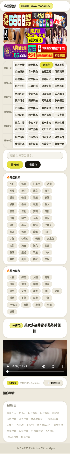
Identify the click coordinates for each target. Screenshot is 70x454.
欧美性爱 (59, 122)
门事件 (36, 184)
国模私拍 (33, 100)
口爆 (12, 218)
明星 (35, 252)
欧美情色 (59, 100)
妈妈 (23, 184)
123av (22, 413)
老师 (47, 245)
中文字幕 (59, 79)
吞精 (26, 304)
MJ (46, 291)
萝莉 (35, 211)
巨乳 (23, 211)
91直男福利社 (44, 425)
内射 (47, 232)
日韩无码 (59, 86)
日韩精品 (19, 108)
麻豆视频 (33, 413)
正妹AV (30, 425)
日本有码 (33, 137)
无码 (23, 232)
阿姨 (35, 197)
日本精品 (33, 71)
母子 (47, 190)
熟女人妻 (19, 122)
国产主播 (33, 129)
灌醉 (12, 297)
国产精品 (33, 115)
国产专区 (19, 137)
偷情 (23, 197)
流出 (23, 245)
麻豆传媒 (58, 425)
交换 (23, 291)
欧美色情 (59, 137)
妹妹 (35, 225)
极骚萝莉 (46, 86)
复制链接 (53, 383)
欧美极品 (33, 79)
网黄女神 (46, 144)
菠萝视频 (11, 419)
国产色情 (19, 65)
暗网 (47, 218)
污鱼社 (10, 425)
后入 (47, 204)
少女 (47, 252)
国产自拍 (19, 86)
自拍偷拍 (19, 71)
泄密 (49, 184)
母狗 (47, 211)
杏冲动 (20, 425)
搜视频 (15, 164)
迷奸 (57, 291)
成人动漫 (59, 94)
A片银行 (50, 431)
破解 (35, 232)
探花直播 (33, 144)
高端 (47, 277)
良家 (12, 284)
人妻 (35, 218)
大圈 (35, 277)
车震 (35, 204)
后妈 (12, 252)
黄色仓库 (11, 413)
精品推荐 (59, 65)
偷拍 (23, 204)
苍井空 (24, 238)
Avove (13, 304)
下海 (47, 297)
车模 (35, 297)
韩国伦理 (19, 94)
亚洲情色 (59, 129)
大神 (12, 277)
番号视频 (11, 431)
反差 (12, 197)
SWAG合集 (12, 437)
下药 (23, 297)
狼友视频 (23, 431)
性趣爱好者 (37, 419)
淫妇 (12, 225)
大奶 (12, 245)
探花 (23, 277)
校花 (35, 259)
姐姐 (23, 252)
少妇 (12, 238)
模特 (37, 304)
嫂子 (23, 190)
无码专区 (46, 129)
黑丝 (23, 259)
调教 (37, 238)
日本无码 (46, 94)
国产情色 (19, 100)
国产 (23, 218)
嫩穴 (35, 245)
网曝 (12, 190)
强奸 (12, 211)
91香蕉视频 (37, 431)
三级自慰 (33, 86)
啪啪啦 (55, 413)
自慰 (12, 259)
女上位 (50, 238)
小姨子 (48, 225)
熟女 (35, 190)
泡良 (23, 284)
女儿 (12, 232)
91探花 (46, 65)
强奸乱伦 (46, 79)
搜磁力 (33, 164)
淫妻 (35, 291)
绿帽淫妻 (59, 144)
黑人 (23, 225)
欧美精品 (33, 65)
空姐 (47, 259)
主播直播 (46, 71)
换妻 (12, 204)
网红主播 (46, 100)
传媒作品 (19, 144)
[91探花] (16, 325)
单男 (12, 291)
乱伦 (12, 184)
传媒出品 (59, 71)
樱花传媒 (25, 437)
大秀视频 (46, 115)
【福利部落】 (52, 419)
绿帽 (35, 284)
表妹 (47, 197)
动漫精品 (19, 79)
